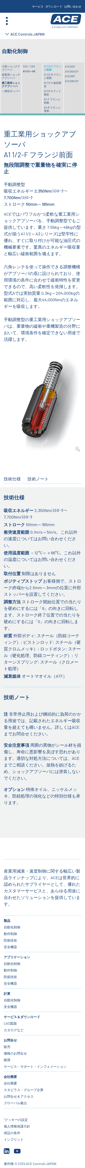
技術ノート (38, 478)
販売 (7, 1047)
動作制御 (10, 934)
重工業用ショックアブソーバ (11, 84)
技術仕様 (12, 478)
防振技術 (10, 940)
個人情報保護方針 (17, 1126)
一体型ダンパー (11, 91)
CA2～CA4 (29, 66)
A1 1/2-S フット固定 (52, 92)
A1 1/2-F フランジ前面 (52, 68)
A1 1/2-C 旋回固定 (52, 84)
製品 (7, 920)
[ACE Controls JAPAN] (66, 21)
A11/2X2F (70, 66)
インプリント (14, 1139)
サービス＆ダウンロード (22, 1017)
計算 (7, 993)
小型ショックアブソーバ (11, 68)
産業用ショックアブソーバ (11, 76)
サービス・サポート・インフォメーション (35, 1066)
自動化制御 (12, 927)
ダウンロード (53, 6)
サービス (37, 6)
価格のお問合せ (15, 1053)
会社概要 (10, 1077)
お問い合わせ (72, 6)
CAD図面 (10, 1023)
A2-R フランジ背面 (52, 109)
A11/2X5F (70, 76)
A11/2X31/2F (71, 71)
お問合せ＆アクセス (19, 1096)
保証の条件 (12, 1133)
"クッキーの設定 (16, 1120)
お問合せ (10, 1040)
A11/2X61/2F (71, 81)
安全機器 (10, 947)
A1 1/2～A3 (29, 71)
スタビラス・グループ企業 (23, 1090)
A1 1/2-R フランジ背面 (52, 76)
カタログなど (14, 1030)
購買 (7, 1060)
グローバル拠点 (15, 1103)
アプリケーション (17, 957)
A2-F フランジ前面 (52, 101)
